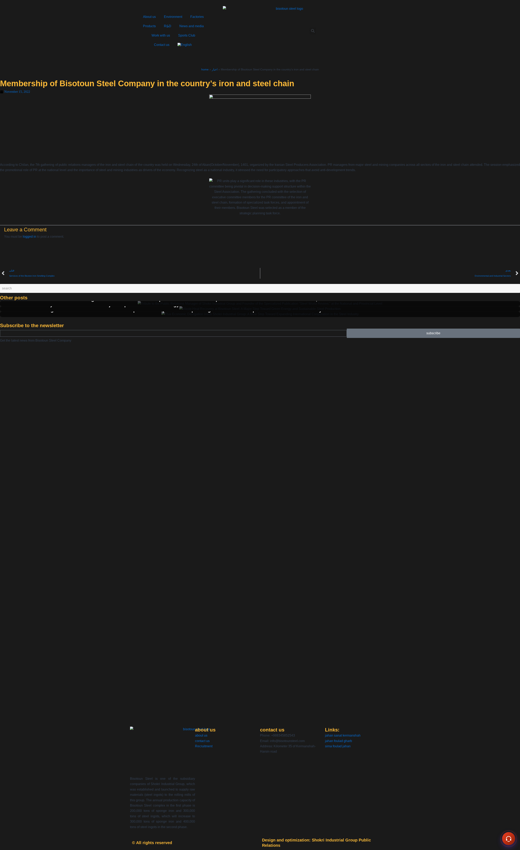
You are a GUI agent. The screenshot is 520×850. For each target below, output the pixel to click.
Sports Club (186, 35)
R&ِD (167, 26)
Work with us (161, 35)
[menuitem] (185, 45)
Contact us (161, 44)
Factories (197, 16)
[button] (312, 31)
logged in (29, 236)
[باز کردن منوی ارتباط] (508, 838)
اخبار (215, 69)
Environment (173, 16)
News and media (191, 26)
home (205, 69)
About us (149, 16)
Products (149, 26)
